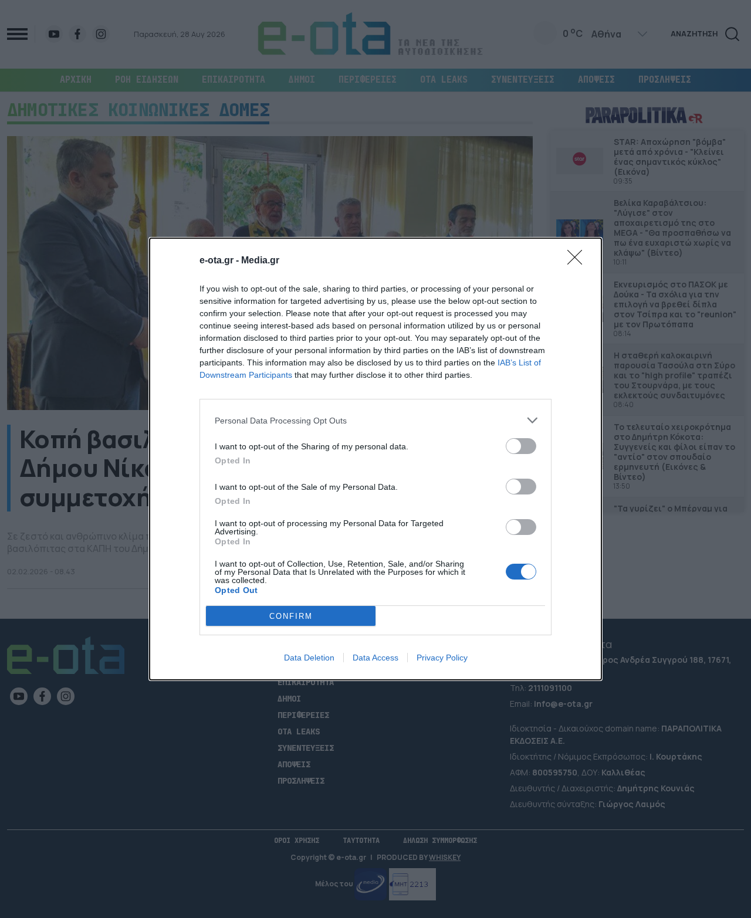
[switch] (521, 446)
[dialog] (375, 459)
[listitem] (375, 420)
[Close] (578, 261)
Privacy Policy (442, 657)
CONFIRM (291, 616)
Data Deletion (309, 657)
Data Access (375, 657)
